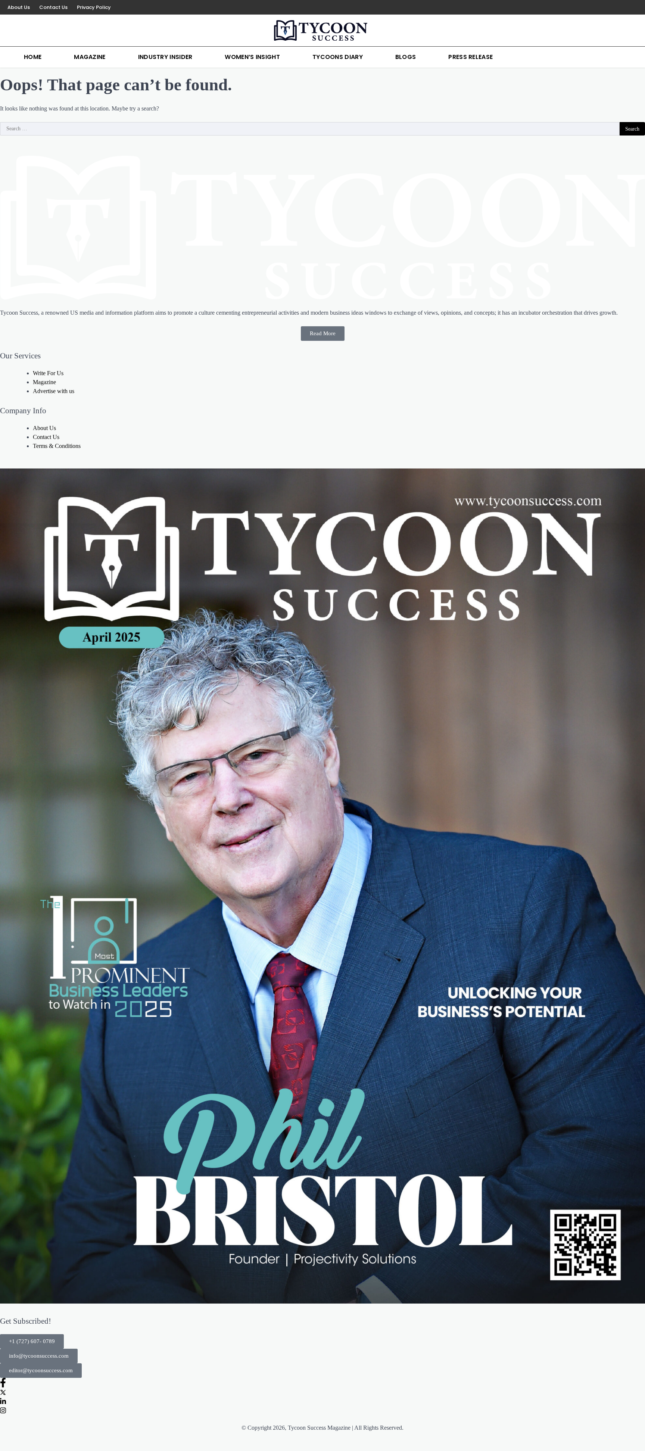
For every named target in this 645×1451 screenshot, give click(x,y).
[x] (615, 7)
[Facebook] (604, 7)
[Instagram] (637, 7)
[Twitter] (322, 1392)
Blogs (405, 57)
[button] (32, 1341)
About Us (18, 7)
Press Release (470, 57)
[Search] (637, 57)
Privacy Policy (94, 7)
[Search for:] (310, 129)
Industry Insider (165, 57)
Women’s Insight (252, 57)
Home (32, 57)
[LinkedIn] (626, 7)
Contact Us (53, 7)
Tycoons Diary (337, 57)
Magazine (89, 57)
